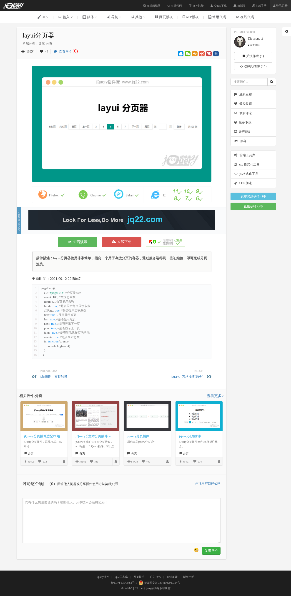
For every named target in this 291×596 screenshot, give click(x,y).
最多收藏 (244, 104)
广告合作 (155, 576)
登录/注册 (281, 5)
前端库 (241, 5)
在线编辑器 (153, 5)
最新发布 (244, 94)
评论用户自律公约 (208, 483)
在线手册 (260, 5)
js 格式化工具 (248, 174)
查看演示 (79, 242)
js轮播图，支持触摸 (53, 376)
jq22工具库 (121, 576)
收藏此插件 (255, 66)
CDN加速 (244, 183)
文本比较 (198, 5)
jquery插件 (103, 576)
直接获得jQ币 (253, 206)
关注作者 (254, 56)
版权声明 (188, 576)
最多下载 (244, 122)
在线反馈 (172, 576)
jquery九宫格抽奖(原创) (187, 376)
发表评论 (211, 550)
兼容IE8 (243, 131)
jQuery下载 (220, 5)
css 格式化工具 (248, 164)
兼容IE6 (244, 141)
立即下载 (123, 242)
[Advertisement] (121, 220)
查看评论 (67, 51)
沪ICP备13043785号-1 (124, 582)
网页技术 (138, 576)
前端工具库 (246, 155)
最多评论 (244, 113)
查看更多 (214, 396)
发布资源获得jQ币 (253, 196)
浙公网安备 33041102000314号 (161, 582)
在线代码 (176, 5)
